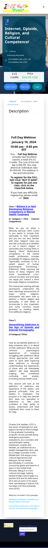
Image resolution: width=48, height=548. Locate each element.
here (26, 197)
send (22, 534)
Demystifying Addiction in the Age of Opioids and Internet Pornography (24, 327)
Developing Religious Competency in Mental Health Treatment (24, 500)
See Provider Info (24, 81)
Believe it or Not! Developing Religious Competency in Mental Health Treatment (22, 210)
